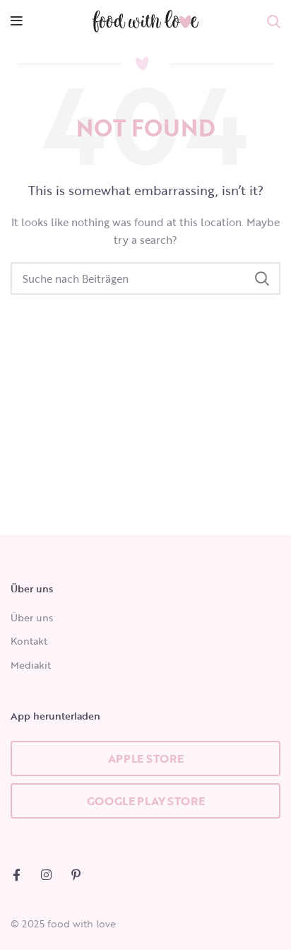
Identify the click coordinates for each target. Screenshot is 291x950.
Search (261, 278)
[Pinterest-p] (76, 875)
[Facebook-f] (17, 875)
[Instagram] (46, 875)
